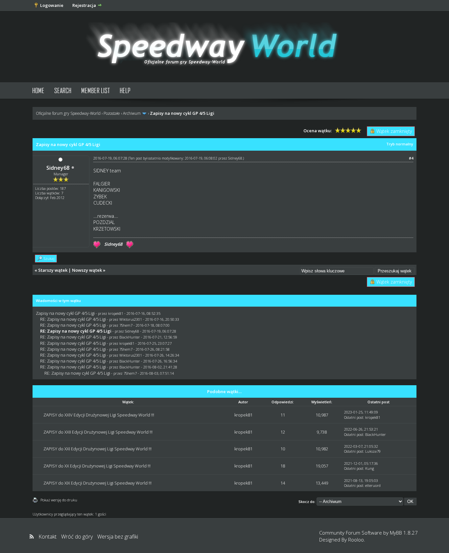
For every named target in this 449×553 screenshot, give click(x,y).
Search (62, 90)
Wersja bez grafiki (117, 536)
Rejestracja (84, 5)
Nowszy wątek (87, 270)
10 (282, 449)
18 (282, 466)
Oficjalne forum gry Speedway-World (68, 113)
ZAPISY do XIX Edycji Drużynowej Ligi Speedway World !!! (97, 483)
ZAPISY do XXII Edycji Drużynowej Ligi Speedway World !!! (98, 432)
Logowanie (51, 5)
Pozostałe (112, 113)
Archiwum (132, 113)
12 (282, 432)
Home (38, 90)
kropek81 (115, 313)
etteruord (373, 485)
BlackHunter (129, 337)
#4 (411, 158)
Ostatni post (353, 417)
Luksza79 (373, 451)
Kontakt (47, 536)
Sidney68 (57, 167)
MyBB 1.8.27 (404, 532)
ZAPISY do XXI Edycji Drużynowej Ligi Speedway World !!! (97, 449)
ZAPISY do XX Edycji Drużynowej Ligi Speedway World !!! (97, 466)
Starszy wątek (52, 270)
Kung (369, 468)
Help (125, 90)
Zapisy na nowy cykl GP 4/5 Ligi (65, 313)
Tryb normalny (399, 143)
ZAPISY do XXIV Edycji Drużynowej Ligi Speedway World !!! (98, 415)
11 (282, 415)
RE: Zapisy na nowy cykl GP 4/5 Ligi (73, 319)
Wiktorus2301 (130, 319)
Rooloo (356, 539)
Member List (95, 90)
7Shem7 (125, 325)
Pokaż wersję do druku (58, 499)
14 (282, 483)
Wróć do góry (77, 536)
